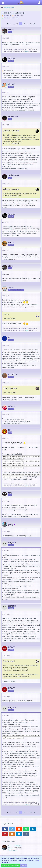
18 (24, 24)
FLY (26, 486)
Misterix (10, 848)
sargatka (27, 804)
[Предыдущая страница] (7, 23)
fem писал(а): (9, 661)
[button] (3, 2)
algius (26, 51)
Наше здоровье (13, 850)
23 (31, 24)
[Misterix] (4, 848)
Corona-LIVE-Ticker (15, 846)
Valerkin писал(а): (11, 130)
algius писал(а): (10, 388)
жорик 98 (7, 16)
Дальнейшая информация (10, 865)
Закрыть (23, 865)
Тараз (26, 330)
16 (17, 24)
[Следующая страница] (34, 23)
